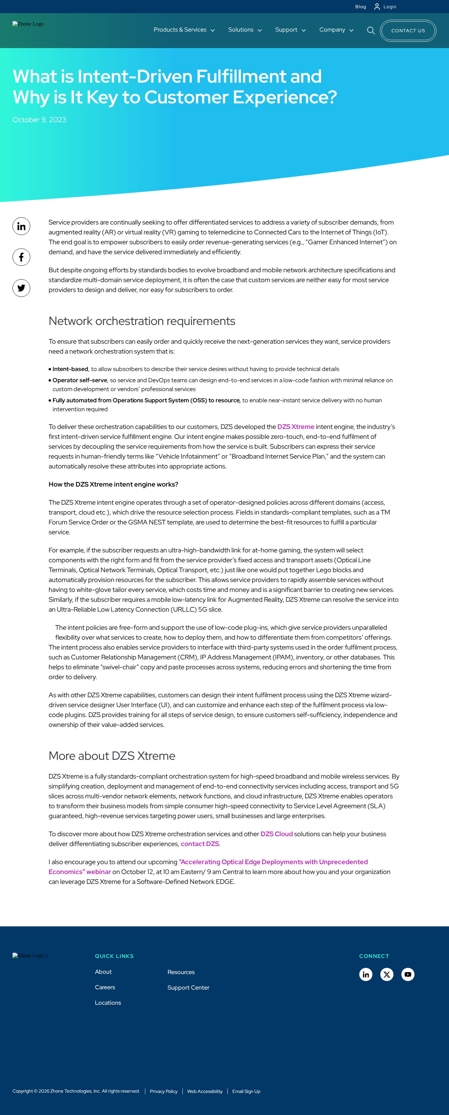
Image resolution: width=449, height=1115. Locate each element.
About (103, 971)
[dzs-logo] (36, 961)
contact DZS (200, 843)
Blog (360, 7)
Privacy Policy (163, 1091)
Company (332, 29)
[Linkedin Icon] (365, 974)
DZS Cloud (277, 834)
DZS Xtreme (296, 426)
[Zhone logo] (36, 30)
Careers (105, 987)
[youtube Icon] (407, 974)
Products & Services (181, 29)
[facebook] (21, 257)
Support (287, 29)
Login (390, 7)
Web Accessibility (205, 1091)
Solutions (241, 29)
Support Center (188, 987)
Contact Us (408, 31)
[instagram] (21, 288)
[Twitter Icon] (386, 974)
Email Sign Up (246, 1091)
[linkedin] (21, 226)
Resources (181, 972)
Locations (108, 1002)
